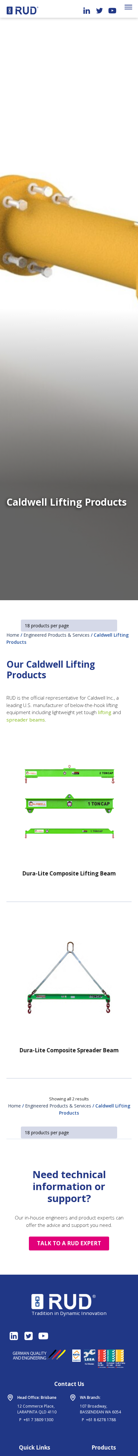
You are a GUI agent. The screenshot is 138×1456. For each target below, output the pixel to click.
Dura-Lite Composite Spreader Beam (69, 1050)
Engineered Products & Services (56, 635)
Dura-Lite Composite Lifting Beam (69, 873)
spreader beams (25, 719)
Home (12, 635)
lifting (104, 712)
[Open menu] (128, 7)
